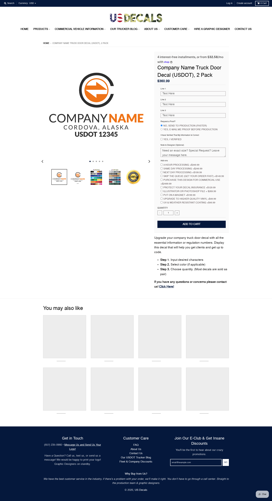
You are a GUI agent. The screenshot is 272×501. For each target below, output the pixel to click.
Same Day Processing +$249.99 (182, 169)
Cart (264, 3)
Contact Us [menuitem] (243, 29)
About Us (135, 449)
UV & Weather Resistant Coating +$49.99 (189, 203)
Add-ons (164, 161)
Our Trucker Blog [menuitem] (123, 29)
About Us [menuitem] (151, 29)
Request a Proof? (168, 122)
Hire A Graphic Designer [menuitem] (212, 29)
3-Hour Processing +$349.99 (181, 165)
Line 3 (163, 111)
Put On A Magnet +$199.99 (179, 195)
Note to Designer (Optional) (172, 145)
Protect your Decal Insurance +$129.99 (189, 187)
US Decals (141, 490)
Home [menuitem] (24, 29)
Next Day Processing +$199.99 (182, 172)
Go (225, 462)
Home (46, 43)
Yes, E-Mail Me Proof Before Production (190, 129)
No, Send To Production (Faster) (185, 126)
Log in (229, 3)
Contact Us (136, 453)
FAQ (136, 445)
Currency (23, 3)
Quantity (162, 208)
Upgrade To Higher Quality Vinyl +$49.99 (189, 199)
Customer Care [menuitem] (175, 29)
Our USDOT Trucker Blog (136, 457)
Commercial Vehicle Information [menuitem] (79, 29)
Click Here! (166, 286)
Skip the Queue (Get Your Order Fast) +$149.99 (193, 176)
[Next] (149, 161)
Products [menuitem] (40, 29)
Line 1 (163, 89)
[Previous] (42, 161)
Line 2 (163, 100)
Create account (244, 3)
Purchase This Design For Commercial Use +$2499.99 (190, 182)
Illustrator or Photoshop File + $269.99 (189, 191)
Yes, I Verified (172, 139)
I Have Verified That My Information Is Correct (180, 135)
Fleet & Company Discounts (135, 461)
